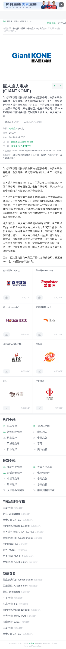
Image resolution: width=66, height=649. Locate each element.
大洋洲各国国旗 (15, 490)
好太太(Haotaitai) (11, 307)
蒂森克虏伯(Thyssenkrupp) (18, 537)
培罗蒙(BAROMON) (12, 344)
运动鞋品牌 (43, 426)
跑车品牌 (12, 426)
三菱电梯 (8, 507)
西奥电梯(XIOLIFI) (13, 555)
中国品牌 (33, 122)
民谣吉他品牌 (14, 472)
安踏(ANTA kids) (43, 307)
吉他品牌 (42, 478)
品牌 (23, 28)
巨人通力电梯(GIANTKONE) (18, 531)
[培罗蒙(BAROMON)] (16, 357)
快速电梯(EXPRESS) (21, 146)
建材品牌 (31, 28)
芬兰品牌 (12, 122)
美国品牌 (42, 449)
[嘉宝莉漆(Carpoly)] (16, 283)
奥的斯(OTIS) (10, 543)
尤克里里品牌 (14, 466)
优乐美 (39, 344)
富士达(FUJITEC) (12, 519)
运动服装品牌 (14, 431)
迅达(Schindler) (11, 513)
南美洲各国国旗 (46, 490)
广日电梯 (8, 597)
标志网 (16, 28)
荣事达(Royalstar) (44, 270)
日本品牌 (12, 449)
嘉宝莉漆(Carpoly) (11, 270)
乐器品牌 (42, 484)
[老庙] (16, 394)
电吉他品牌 (43, 472)
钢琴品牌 (12, 484)
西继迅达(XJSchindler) (22, 142)
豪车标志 (42, 431)
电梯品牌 (41, 28)
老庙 (5, 381)
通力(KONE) (9, 549)
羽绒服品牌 (13, 443)
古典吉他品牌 (44, 466)
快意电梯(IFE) (10, 603)
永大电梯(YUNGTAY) (14, 615)
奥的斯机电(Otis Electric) (16, 525)
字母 (39, 443)
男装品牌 (12, 437)
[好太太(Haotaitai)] (16, 320)
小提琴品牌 (13, 478)
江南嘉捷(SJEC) (12, 621)
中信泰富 (40, 381)
